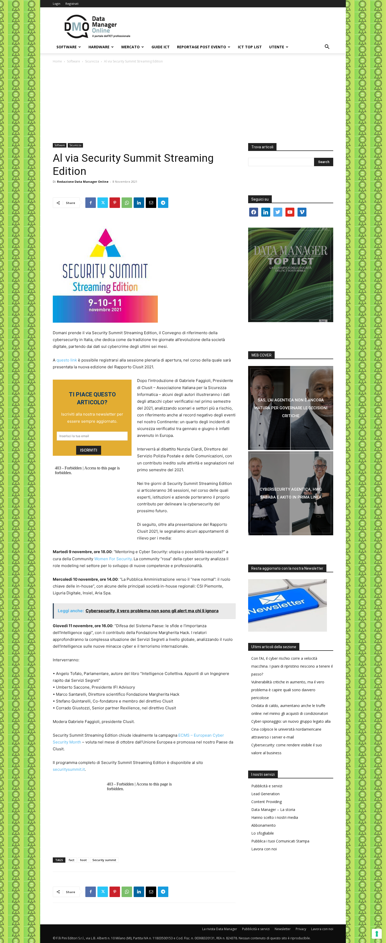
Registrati (72, 4)
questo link (66, 360)
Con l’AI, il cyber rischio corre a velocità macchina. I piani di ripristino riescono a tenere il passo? (292, 666)
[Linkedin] (139, 202)
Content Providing (266, 801)
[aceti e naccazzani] (290, 493)
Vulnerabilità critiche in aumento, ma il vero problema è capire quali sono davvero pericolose (287, 689)
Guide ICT (161, 46)
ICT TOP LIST (250, 46)
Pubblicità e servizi (266, 785)
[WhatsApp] (127, 202)
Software (66, 46)
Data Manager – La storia (273, 809)
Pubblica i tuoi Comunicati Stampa (280, 841)
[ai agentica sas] (290, 408)
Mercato (130, 46)
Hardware (98, 46)
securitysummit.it (69, 769)
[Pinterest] (114, 202)
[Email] (151, 202)
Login (56, 4)
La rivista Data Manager (219, 929)
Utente (276, 46)
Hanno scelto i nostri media (274, 817)
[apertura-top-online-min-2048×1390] (290, 275)
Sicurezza (92, 61)
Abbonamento (263, 825)
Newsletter (283, 929)
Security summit (104, 860)
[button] (327, 47)
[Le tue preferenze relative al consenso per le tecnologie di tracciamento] (377, 934)
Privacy (301, 929)
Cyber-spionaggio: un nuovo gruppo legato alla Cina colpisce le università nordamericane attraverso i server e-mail (291, 729)
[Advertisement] (193, 103)
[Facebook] (90, 202)
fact (71, 860)
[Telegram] (163, 202)
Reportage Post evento (201, 46)
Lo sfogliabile (262, 833)
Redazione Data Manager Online (82, 182)
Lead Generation (265, 793)
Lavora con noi (264, 848)
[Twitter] (102, 202)
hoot (83, 860)
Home (57, 61)
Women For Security (113, 558)
